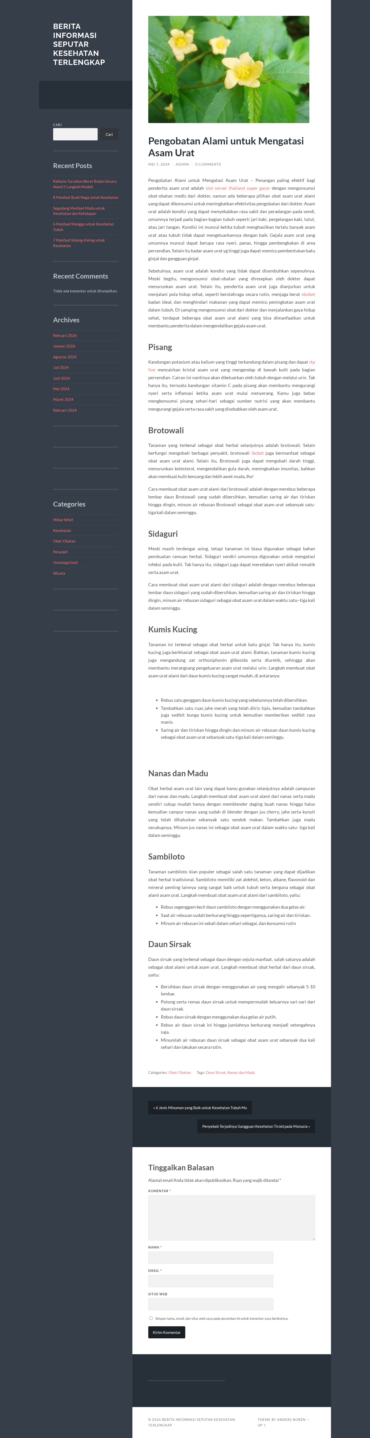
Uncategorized (65, 562)
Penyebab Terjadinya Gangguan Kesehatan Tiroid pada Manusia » (256, 1126)
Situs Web (157, 1294)
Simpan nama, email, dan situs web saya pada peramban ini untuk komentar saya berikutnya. (221, 1318)
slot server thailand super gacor (238, 188)
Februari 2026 (65, 335)
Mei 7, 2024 (159, 164)
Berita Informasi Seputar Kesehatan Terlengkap (79, 44)
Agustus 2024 (65, 357)
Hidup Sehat (63, 519)
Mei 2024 (61, 388)
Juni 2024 (61, 378)
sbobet (308, 294)
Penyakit (60, 552)
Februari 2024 (65, 410)
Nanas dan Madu (241, 1072)
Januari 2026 (64, 346)
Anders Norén (291, 1420)
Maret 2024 (63, 399)
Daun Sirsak (216, 1072)
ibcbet (257, 453)
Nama (155, 1247)
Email (155, 1271)
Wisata (59, 573)
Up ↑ (262, 1425)
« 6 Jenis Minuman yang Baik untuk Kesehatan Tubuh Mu (200, 1107)
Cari (57, 125)
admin (182, 164)
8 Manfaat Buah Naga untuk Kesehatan (85, 197)
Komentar (159, 1191)
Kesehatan (62, 530)
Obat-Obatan (64, 541)
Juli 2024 (61, 367)
